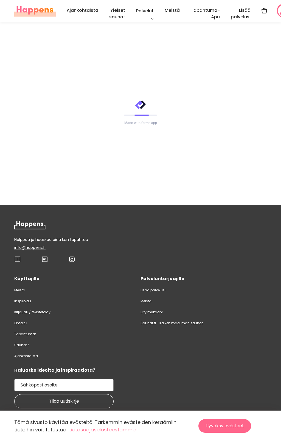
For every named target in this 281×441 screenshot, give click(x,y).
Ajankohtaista (82, 10)
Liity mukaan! (151, 312)
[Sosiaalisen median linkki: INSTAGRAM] (72, 261)
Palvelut (145, 11)
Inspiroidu (22, 301)
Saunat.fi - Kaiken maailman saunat (171, 323)
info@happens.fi (30, 247)
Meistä (172, 10)
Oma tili (20, 323)
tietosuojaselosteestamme (102, 429)
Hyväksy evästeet (225, 426)
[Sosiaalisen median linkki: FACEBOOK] (17, 261)
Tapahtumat (25, 334)
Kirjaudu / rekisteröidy (32, 312)
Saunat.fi (22, 345)
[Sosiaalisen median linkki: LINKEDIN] (44, 261)
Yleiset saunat (117, 13)
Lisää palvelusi (241, 13)
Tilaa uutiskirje (64, 401)
